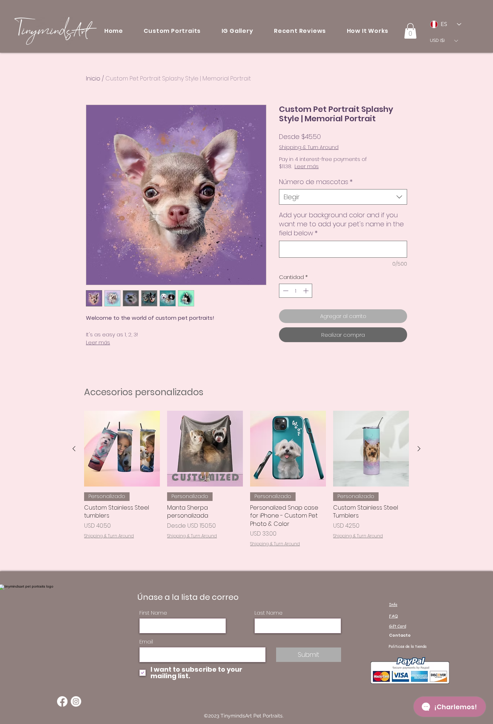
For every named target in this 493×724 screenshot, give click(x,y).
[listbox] (443, 40)
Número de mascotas (316, 181)
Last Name (268, 612)
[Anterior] (74, 448)
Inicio (93, 78)
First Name (153, 612)
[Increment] (306, 290)
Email (146, 641)
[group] (246, 479)
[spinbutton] (296, 290)
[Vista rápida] (122, 449)
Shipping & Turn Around (309, 147)
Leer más (98, 342)
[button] (172, 31)
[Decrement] (285, 290)
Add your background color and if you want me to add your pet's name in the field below (341, 223)
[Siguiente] (419, 448)
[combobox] (343, 197)
